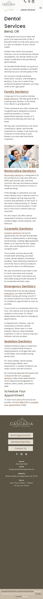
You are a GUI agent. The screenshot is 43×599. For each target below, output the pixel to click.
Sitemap (24, 596)
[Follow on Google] (26, 454)
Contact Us (21, 448)
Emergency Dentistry (20, 286)
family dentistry (11, 99)
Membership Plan (20, 441)
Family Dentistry (16, 92)
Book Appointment (20, 435)
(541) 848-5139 (21, 402)
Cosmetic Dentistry (18, 229)
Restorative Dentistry (20, 171)
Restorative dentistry (14, 175)
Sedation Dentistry (18, 341)
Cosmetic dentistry (12, 233)
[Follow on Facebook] (17, 454)
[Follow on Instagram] (21, 454)
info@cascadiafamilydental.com (21, 469)
